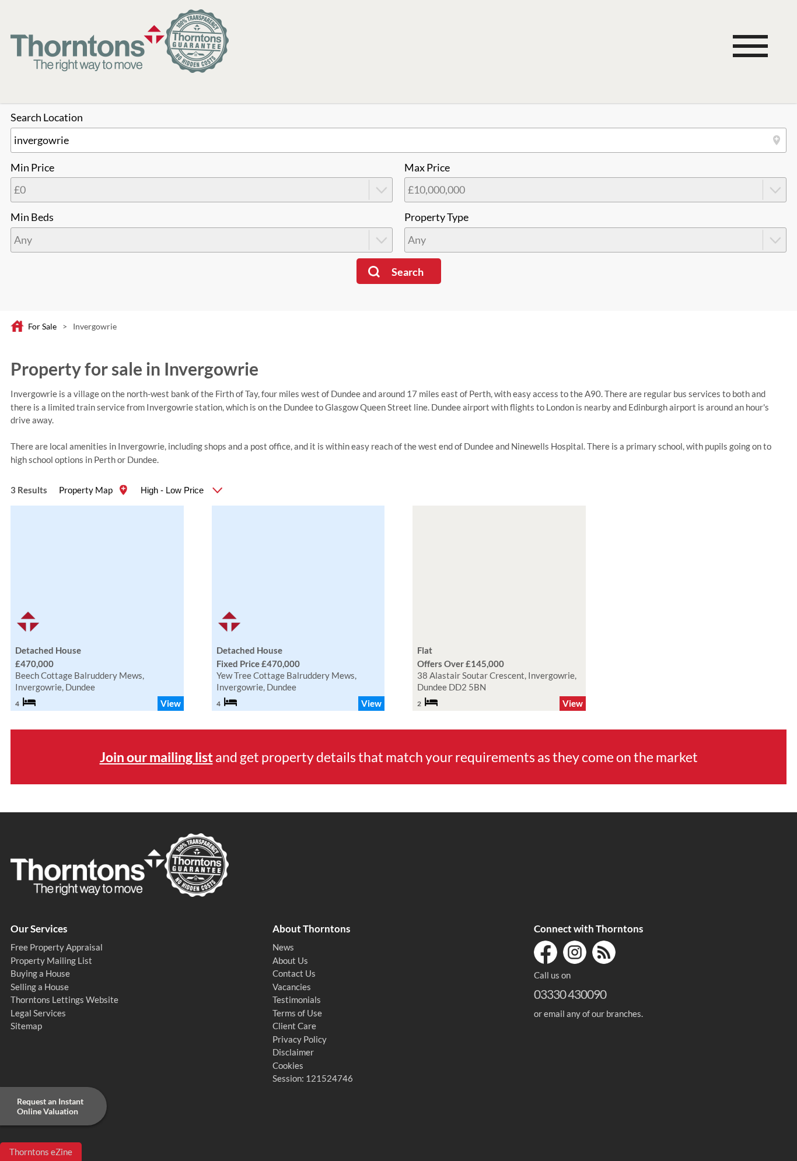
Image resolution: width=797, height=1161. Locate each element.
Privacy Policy (299, 1039)
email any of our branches (592, 1013)
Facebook (545, 952)
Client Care (294, 1025)
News (283, 947)
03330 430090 (570, 994)
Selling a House (40, 986)
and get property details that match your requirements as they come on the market (399, 757)
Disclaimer (293, 1052)
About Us (290, 960)
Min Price (32, 168)
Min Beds (32, 217)
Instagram (574, 952)
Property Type (436, 217)
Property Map (86, 490)
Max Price (427, 168)
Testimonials (296, 999)
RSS (604, 952)
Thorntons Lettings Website (64, 999)
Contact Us (294, 973)
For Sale (42, 326)
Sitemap (26, 1025)
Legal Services (38, 1013)
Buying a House (40, 973)
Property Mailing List (51, 960)
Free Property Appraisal (57, 947)
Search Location (47, 117)
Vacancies (291, 986)
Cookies (287, 1065)
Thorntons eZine (40, 1151)
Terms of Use (297, 1013)
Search (407, 272)
